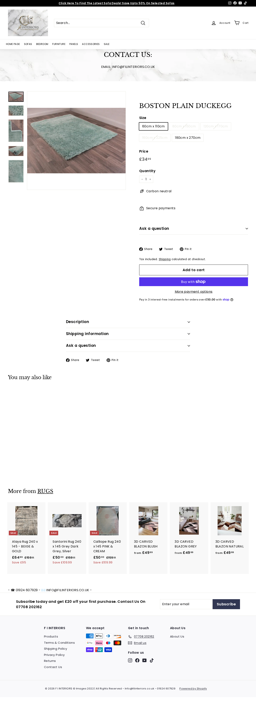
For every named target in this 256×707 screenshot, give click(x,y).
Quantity (147, 171)
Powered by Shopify (193, 688)
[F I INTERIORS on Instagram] (130, 660)
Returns (50, 661)
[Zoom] (76, 140)
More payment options (194, 291)
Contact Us (53, 667)
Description (77, 321)
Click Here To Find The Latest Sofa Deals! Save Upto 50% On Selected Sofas (116, 3)
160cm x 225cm (154, 137)
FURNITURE (58, 44)
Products (51, 636)
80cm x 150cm (184, 126)
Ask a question (154, 228)
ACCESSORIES (91, 44)
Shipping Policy (55, 649)
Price (143, 151)
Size (142, 117)
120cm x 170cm (216, 126)
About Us (177, 636)
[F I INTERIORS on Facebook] (137, 660)
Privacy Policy (54, 655)
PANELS (73, 44)
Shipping (165, 259)
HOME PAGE (13, 44)
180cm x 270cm (187, 137)
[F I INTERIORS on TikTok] (152, 660)
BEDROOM (42, 44)
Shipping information (87, 333)
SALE (107, 44)
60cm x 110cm (153, 126)
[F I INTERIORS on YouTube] (144, 660)
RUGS (45, 491)
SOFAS (28, 44)
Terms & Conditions (59, 643)
